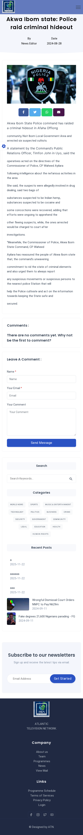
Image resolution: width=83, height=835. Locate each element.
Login (41, 805)
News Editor (29, 43)
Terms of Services (42, 795)
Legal (24, 527)
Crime (67, 512)
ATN (51, 827)
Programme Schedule (42, 790)
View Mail (42, 770)
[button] (24, 112)
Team (42, 756)
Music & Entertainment (58, 505)
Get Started (63, 678)
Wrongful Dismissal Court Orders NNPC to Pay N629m (53, 602)
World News (16, 505)
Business (52, 512)
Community (59, 519)
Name (11, 371)
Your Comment (16, 404)
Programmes (42, 761)
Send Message (41, 443)
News (42, 766)
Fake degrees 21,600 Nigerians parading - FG (47, 616)
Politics (35, 512)
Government (39, 519)
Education (39, 527)
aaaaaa (14, 574)
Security (20, 519)
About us (42, 752)
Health (56, 527)
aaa (12, 588)
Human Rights (40, 534)
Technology (17, 512)
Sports (34, 505)
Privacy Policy (42, 800)
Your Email (14, 388)
